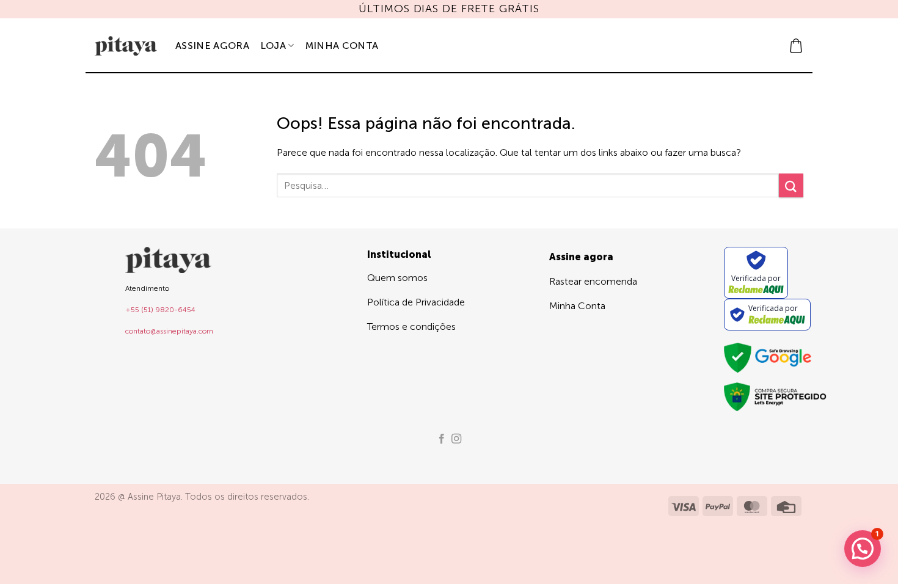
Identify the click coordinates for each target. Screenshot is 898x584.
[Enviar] (791, 185)
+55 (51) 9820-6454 (160, 309)
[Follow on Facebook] (442, 439)
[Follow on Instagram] (456, 439)
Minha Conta (342, 45)
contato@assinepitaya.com (169, 331)
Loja (273, 45)
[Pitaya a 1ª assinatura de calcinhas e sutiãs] (126, 46)
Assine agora (212, 45)
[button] (796, 45)
